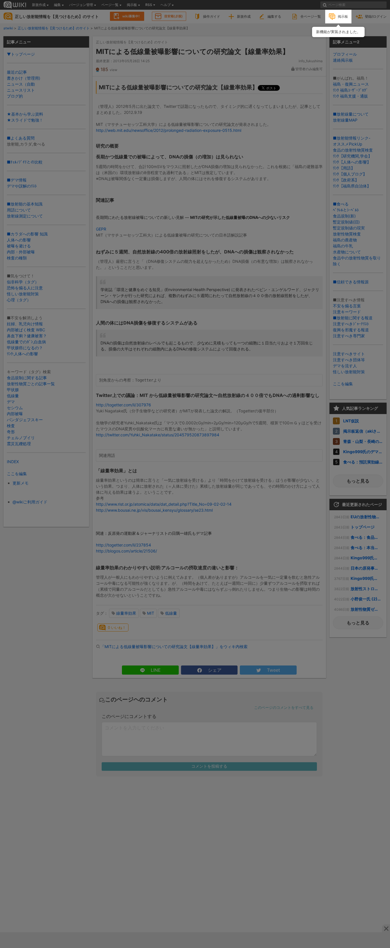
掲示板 (343, 16)
